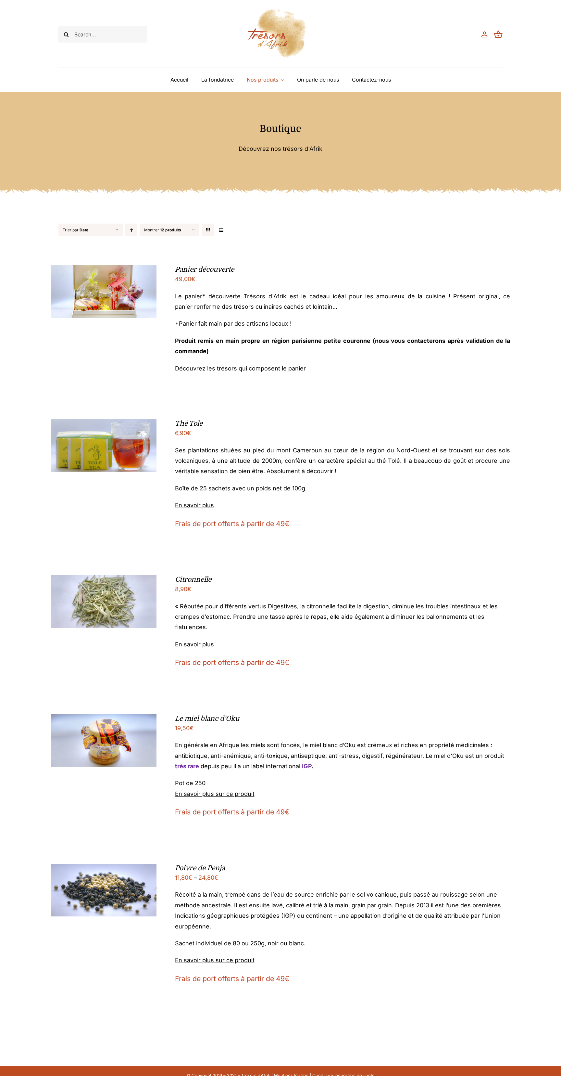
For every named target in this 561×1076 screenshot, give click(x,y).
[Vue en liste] (221, 230)
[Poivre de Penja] (103, 868)
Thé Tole (189, 423)
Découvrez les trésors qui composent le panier (240, 368)
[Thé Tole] (103, 424)
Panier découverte (204, 269)
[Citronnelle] (103, 580)
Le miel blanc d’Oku (207, 718)
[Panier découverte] (103, 270)
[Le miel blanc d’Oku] (103, 719)
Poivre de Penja (200, 868)
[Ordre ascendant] (131, 230)
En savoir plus (194, 505)
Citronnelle (193, 579)
